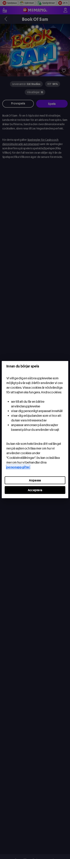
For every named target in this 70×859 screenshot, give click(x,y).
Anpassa (35, 480)
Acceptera (35, 490)
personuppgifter (18, 467)
